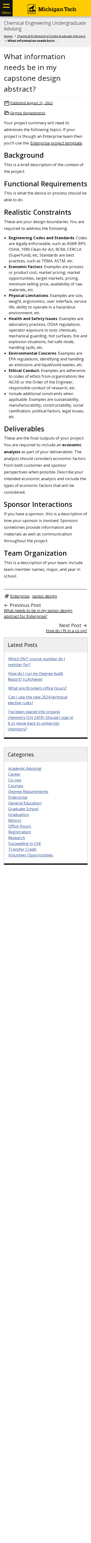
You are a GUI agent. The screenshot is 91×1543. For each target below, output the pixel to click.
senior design (44, 596)
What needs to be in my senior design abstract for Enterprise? (38, 613)
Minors (14, 820)
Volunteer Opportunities (30, 855)
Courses (15, 785)
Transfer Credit (22, 849)
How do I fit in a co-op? (66, 630)
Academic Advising (24, 768)
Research (16, 837)
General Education (24, 803)
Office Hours (19, 826)
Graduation (18, 814)
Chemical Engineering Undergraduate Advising (45, 26)
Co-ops (14, 780)
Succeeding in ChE (24, 843)
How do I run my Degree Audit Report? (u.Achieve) (35, 676)
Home (8, 36)
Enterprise (19, 596)
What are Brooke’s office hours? (37, 688)
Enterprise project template (56, 143)
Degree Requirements (27, 113)
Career (14, 774)
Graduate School (23, 809)
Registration (19, 832)
